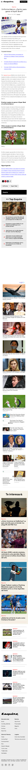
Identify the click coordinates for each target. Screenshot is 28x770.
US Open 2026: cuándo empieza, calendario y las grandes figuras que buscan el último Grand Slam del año (13, 554)
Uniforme (5, 186)
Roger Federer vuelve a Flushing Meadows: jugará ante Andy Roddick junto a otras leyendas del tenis (13, 587)
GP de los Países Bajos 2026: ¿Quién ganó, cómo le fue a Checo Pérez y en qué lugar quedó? (19, 700)
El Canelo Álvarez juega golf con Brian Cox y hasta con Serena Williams (13, 172)
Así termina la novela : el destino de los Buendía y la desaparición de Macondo (15, 218)
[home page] (8, 2)
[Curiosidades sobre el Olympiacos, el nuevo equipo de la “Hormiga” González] (7, 645)
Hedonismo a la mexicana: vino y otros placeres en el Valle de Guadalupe (14, 244)
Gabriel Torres (7, 75)
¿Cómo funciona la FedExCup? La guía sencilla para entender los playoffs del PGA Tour (13, 523)
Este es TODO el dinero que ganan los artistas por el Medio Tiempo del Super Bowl (14, 56)
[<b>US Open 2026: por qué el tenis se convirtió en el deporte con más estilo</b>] (7, 673)
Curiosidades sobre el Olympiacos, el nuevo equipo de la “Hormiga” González (19, 645)
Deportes (14, 7)
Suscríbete (23, 1)
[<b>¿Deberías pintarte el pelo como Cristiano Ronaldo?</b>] (14, 604)
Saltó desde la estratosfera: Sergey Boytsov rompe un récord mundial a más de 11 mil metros (18, 686)
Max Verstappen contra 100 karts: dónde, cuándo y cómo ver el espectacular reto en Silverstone (19, 658)
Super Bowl (14, 186)
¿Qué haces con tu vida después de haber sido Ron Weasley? (14, 231)
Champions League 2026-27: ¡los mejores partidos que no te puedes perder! (14, 225)
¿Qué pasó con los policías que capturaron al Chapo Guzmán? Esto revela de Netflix (14, 237)
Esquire (18, 14)
